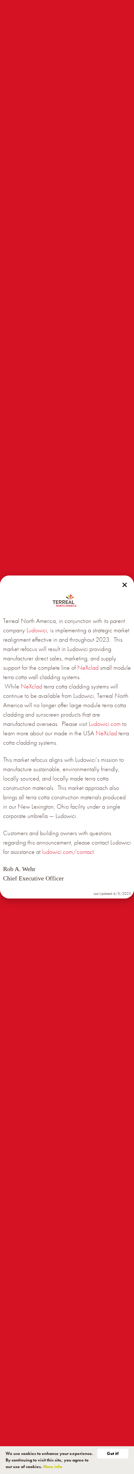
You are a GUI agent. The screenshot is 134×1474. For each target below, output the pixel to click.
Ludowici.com (105, 724)
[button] (125, 585)
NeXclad (87, 668)
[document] (67, 737)
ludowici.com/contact (68, 852)
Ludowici (36, 630)
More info (52, 1466)
